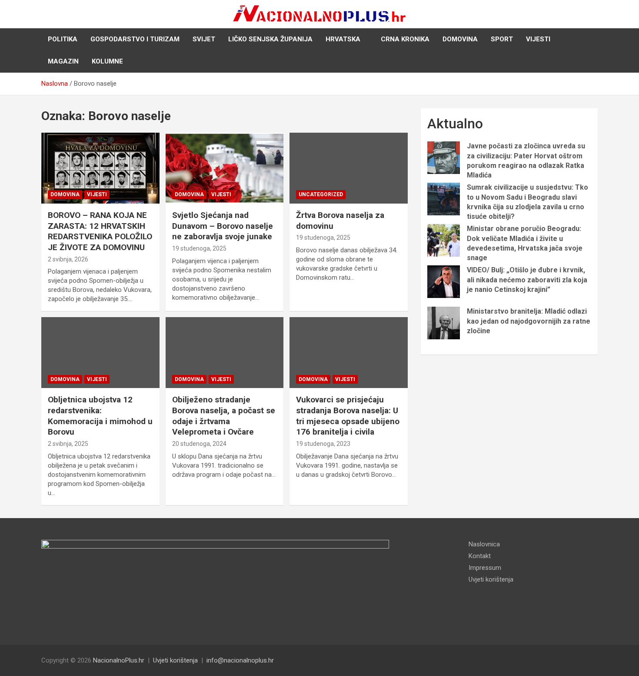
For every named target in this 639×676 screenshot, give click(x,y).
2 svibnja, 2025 (68, 443)
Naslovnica (484, 544)
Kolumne (107, 61)
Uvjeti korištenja (491, 579)
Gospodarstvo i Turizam (135, 39)
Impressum (485, 568)
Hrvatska (343, 39)
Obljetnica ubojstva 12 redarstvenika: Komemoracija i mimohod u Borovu (100, 416)
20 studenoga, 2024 (199, 443)
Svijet (204, 39)
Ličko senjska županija (270, 39)
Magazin (63, 61)
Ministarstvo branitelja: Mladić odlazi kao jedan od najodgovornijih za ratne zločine (528, 321)
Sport (502, 39)
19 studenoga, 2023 (323, 443)
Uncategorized (321, 194)
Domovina (460, 39)
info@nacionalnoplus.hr (240, 660)
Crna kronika (405, 39)
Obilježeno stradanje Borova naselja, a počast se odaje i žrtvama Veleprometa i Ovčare (223, 416)
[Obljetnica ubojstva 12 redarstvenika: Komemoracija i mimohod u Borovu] (100, 352)
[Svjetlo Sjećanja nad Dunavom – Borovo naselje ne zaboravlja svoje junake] (224, 168)
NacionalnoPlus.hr (118, 660)
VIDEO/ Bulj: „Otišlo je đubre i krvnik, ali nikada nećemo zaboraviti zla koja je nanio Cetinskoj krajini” (527, 280)
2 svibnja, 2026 (68, 259)
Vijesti (538, 39)
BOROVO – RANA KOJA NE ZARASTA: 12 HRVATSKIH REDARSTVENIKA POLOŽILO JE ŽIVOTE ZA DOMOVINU (100, 231)
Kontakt (480, 556)
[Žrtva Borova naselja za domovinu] (349, 168)
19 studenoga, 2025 (199, 248)
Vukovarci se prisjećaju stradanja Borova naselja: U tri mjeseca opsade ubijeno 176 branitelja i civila (347, 416)
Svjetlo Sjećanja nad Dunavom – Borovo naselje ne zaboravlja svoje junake (222, 225)
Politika (62, 39)
